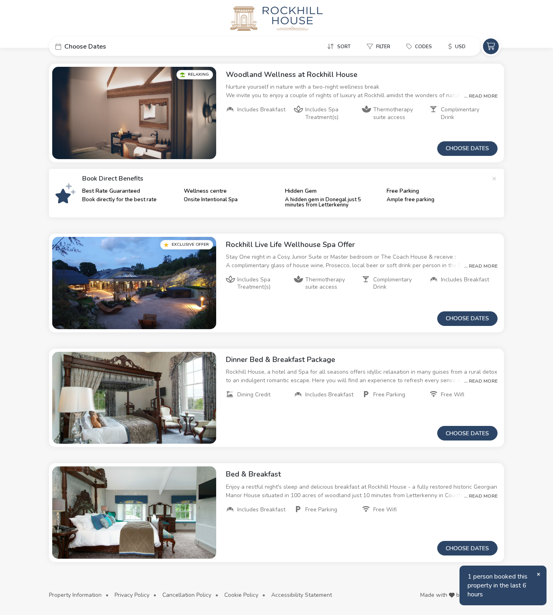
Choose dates (467, 148)
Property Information (75, 595)
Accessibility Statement (301, 595)
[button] (109, 46)
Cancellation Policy (186, 595)
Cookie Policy (241, 595)
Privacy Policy (132, 595)
